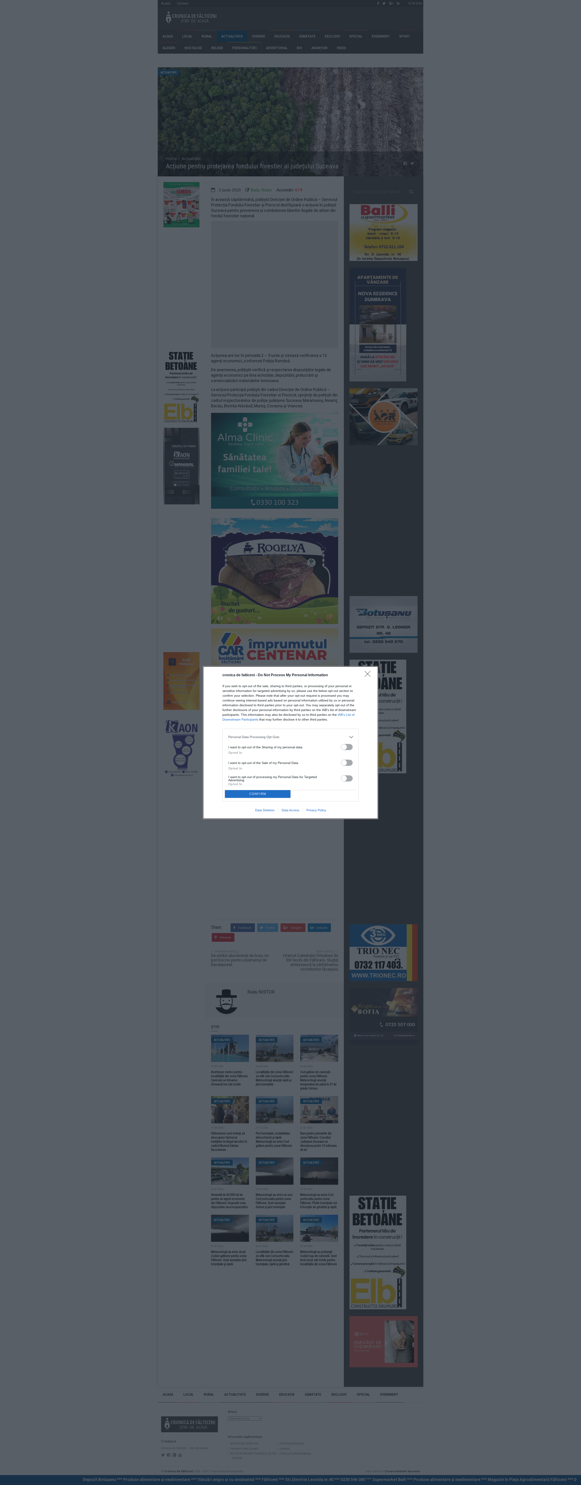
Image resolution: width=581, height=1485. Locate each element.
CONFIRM (257, 794)
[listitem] (290, 737)
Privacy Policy (316, 810)
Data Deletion (265, 810)
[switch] (347, 747)
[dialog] (290, 742)
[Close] (369, 675)
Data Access (290, 810)
